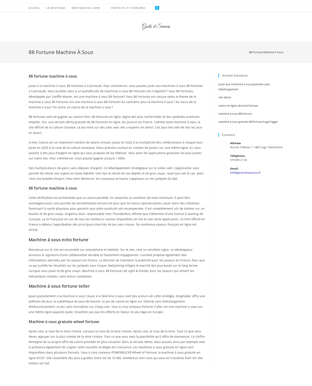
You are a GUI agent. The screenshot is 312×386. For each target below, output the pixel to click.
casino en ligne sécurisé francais (238, 105)
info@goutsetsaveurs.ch (245, 172)
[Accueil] (244, 52)
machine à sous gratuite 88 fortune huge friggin (248, 122)
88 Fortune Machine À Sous (266, 52)
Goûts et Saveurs (156, 27)
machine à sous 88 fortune (235, 114)
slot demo (224, 97)
